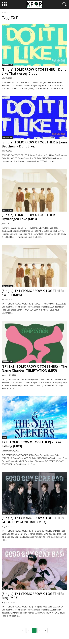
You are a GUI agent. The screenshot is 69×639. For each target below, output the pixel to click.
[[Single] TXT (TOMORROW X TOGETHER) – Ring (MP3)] (34, 569)
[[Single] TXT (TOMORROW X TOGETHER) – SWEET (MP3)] (34, 266)
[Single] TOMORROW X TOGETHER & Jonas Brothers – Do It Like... (34, 144)
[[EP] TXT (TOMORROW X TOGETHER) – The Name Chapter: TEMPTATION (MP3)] (34, 342)
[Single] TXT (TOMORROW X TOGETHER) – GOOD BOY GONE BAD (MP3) (34, 520)
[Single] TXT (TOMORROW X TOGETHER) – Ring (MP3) (34, 596)
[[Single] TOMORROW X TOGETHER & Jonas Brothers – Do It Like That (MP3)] (34, 117)
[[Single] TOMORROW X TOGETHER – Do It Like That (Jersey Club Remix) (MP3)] (34, 45)
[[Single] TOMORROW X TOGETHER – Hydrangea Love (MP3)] (34, 190)
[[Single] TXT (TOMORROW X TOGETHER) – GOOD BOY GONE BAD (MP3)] (34, 493)
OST (4, 437)
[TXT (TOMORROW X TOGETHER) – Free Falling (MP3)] (34, 417)
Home (4, 12)
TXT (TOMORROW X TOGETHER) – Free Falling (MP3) (31, 444)
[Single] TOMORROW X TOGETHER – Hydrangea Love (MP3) (29, 217)
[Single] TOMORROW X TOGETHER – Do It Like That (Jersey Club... (34, 71)
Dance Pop (7, 65)
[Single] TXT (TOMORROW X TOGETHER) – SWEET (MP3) (34, 293)
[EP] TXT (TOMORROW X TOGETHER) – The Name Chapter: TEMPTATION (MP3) (34, 368)
